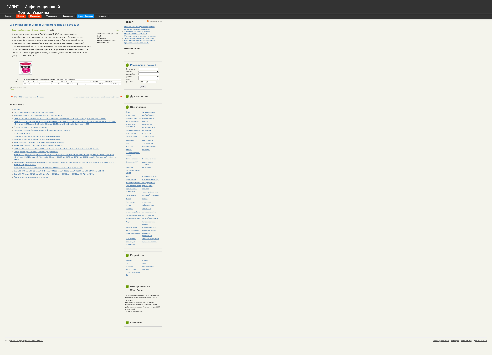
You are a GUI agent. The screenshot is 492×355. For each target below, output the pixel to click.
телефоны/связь (148, 137)
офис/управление (148, 183)
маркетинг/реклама (149, 230)
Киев (117, 30)
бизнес (144, 199)
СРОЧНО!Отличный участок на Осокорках (29, 97)
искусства (129, 167)
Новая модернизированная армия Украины (140, 40)
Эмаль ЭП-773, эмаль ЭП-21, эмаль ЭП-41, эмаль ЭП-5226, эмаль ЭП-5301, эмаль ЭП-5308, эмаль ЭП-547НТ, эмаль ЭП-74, (59, 171)
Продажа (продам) (38, 30)
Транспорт (129, 209)
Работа (128, 177)
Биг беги (17, 109)
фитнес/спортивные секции (133, 172)
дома (127, 143)
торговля (145, 189)
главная (436, 341)
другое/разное (131, 180)
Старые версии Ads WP (133, 274)
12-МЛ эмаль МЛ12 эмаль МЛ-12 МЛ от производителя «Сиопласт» (38, 146)
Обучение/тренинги (133, 159)
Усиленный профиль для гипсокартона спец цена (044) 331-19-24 (38, 116)
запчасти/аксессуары (133, 215)
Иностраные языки (149, 159)
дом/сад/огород (147, 115)
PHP (127, 263)
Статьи (145, 260)
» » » (12, 89)
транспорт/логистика (150, 192)
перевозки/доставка (133, 233)
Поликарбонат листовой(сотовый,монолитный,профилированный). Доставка (42, 130)
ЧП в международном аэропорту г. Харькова (140, 36)
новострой (146, 150)
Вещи (14, 30)
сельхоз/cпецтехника (150, 218)
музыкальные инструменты (131, 125)
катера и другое (148, 215)
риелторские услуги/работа (133, 154)
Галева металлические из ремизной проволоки (31, 177)
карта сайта (444, 341)
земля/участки (147, 143)
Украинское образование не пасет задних (139, 38)
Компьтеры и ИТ (131, 162)
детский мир (130, 115)
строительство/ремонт (150, 239)
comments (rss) (466, 341)
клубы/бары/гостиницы (150, 180)
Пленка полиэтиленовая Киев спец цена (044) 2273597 (34, 112)
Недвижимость (131, 140)
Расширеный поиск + (143, 65)
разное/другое (131, 133)
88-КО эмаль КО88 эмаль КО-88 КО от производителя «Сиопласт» (38, 136)
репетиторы (146, 167)
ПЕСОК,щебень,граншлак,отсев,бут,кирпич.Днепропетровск (36, 152)
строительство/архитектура (131, 190)
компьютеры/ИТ (148, 118)
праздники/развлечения (147, 235)
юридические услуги (149, 242)
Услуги (128, 222)
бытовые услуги (131, 227)
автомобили (146, 209)
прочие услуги (131, 239)
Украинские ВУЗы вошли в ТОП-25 (136, 43)
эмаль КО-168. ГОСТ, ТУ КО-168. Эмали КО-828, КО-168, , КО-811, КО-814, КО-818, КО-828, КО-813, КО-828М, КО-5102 (56, 149)
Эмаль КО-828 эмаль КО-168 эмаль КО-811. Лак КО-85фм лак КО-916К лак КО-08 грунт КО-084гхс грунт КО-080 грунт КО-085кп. (60, 119)
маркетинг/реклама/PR (134, 183)
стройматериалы (24, 30)
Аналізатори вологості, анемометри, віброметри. (32, 127)
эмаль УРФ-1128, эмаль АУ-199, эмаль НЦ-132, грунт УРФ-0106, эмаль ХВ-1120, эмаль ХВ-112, (48, 168)
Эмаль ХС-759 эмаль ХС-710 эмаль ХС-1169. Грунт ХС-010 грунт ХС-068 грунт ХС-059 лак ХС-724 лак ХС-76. (54, 174)
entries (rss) (455, 341)
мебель (145, 121)
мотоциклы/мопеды (133, 218)
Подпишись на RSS (155, 21)
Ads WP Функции (148, 266)
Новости (129, 260)
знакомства (146, 202)
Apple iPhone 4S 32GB (22, 133)
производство (147, 186)
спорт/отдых (146, 133)
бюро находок (131, 202)
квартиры (129, 147)
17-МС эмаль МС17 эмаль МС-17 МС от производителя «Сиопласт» (39, 142)
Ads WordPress (131, 269)
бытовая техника (148, 112)
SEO (144, 263)
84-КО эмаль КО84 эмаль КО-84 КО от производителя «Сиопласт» (38, 139)
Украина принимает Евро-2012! (135, 34)
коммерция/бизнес (149, 147)
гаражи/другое (147, 140)
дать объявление (480, 341)
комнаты (129, 150)
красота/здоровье (132, 121)
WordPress (129, 266)
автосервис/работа (133, 212)
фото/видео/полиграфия (130, 243)
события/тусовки (148, 205)
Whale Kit (145, 269)
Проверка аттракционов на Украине (137, 31)
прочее (128, 205)
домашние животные (133, 118)
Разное (128, 199)
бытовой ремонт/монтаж (148, 223)
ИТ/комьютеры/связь (149, 177)
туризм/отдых (131, 195)
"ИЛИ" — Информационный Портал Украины (33, 8)
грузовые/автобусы (149, 212)
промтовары (146, 130)
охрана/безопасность (133, 186)
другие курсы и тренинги (147, 163)
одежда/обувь (147, 124)
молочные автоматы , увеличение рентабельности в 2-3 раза (96, 97)
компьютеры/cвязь (149, 227)
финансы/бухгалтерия (150, 195)
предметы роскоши (133, 130)
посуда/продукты (148, 127)
